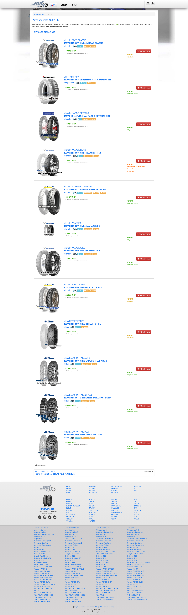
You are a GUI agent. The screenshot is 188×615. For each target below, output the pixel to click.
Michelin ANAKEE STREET (43, 578)
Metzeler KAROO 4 (40, 569)
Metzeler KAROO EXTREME (87, 114)
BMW (135, 499)
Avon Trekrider (70, 530)
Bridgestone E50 (101, 534)
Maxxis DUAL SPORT (103, 562)
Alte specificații (40, 465)
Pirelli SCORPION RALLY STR (137, 599)
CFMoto (114, 501)
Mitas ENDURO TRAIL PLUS (83, 433)
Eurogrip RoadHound (41, 556)
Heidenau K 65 (101, 558)
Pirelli (68, 493)
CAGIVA (91, 501)
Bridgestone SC (101, 536)
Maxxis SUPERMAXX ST (73, 567)
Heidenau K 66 (132, 558)
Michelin (67, 46)
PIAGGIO (137, 514)
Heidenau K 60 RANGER (42, 558)
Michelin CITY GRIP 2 (134, 578)
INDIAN (68, 508)
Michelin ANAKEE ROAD (82, 151)
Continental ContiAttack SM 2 (137, 538)
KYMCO (69, 510)
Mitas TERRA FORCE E (135, 591)
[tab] (44, 32)
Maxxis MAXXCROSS (41, 564)
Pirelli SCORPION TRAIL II (43, 601)
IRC (135, 488)
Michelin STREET (71, 586)
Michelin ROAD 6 (132, 584)
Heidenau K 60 (132, 556)
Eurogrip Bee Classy (72, 554)
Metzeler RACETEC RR (104, 571)
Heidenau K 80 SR (102, 560)
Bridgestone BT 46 (71, 534)
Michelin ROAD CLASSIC (83, 41)
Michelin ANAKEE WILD (82, 249)
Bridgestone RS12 (133, 534)
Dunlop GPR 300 (132, 547)
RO (54, 5)
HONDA (91, 506)
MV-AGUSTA (70, 514)
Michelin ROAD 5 (101, 584)
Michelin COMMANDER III (43, 580)
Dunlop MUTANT (39, 549)
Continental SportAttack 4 (135, 543)
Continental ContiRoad (72, 541)
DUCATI (114, 504)
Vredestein (114, 493)
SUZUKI (114, 517)
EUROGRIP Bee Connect (104, 554)
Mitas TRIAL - (100, 595)
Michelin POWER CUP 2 (42, 582)
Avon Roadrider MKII (103, 528)
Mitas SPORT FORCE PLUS (105, 591)
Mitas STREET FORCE (82, 322)
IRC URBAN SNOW (40, 562)
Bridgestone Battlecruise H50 (44, 534)
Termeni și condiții (108, 607)
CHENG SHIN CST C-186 (73, 538)
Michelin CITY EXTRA (103, 578)
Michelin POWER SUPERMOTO (44, 584)
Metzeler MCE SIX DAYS (42, 571)
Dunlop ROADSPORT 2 (42, 551)
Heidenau (114, 488)
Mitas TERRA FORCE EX (42, 593)
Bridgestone (69, 82)
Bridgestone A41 (101, 530)
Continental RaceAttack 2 (73, 543)
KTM (135, 508)
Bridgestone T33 (39, 538)
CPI (135, 501)
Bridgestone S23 (70, 536)
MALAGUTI (137, 510)
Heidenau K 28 (70, 556)
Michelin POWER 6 (133, 580)
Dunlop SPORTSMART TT (136, 551)
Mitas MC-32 (131, 588)
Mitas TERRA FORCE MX (73, 593)
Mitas (66, 326)
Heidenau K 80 (70, 560)
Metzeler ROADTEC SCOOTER (106, 573)
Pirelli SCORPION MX (72, 599)
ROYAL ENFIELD (72, 517)
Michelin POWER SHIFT (104, 582)
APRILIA (69, 499)
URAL (91, 519)
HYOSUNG (137, 506)
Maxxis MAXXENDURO (73, 564)
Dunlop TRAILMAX (40, 554)
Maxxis (68, 490)
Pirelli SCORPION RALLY (104, 599)
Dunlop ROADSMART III (104, 549)
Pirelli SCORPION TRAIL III (74, 601)
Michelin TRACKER (102, 586)
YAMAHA (69, 521)
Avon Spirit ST (131, 528)
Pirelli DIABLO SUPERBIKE (105, 597)
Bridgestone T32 (132, 536)
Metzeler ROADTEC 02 (73, 573)
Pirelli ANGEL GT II (133, 595)
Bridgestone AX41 (40, 532)
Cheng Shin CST (117, 486)
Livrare (83, 607)
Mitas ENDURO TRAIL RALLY (75, 588)
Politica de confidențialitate (94, 607)
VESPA (113, 519)
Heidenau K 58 (101, 556)
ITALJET (92, 508)
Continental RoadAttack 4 (104, 543)
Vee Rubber (93, 493)
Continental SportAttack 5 (42, 545)
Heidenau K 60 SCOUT (73, 558)
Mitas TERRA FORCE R (104, 593)
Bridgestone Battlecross (135, 532)
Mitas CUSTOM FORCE (135, 586)
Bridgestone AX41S (71, 532)
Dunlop (68, 488)
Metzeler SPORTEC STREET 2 (44, 575)
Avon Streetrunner (40, 530)
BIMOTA (114, 499)
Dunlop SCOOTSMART (73, 551)
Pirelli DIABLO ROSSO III (42, 597)
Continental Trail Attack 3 (135, 545)
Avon (68, 486)
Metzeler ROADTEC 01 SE (43, 573)
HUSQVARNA (116, 506)
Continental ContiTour (41, 543)
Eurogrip (92, 488)
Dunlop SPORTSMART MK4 (105, 551)
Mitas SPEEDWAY (71, 591)
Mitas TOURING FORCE (135, 593)
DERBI (91, 504)
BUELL (68, 501)
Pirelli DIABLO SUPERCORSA (137, 597)
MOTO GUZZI (93, 512)
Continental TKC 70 (71, 545)
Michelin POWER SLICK (135, 582)
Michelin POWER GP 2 (72, 582)
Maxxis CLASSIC (70, 562)
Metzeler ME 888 (70, 571)
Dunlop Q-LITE (70, 549)
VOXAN (136, 519)
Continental (137, 486)
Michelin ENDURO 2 (72, 580)
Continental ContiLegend (42, 541)
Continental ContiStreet (135, 541)
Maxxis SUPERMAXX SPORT (44, 567)
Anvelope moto (39, 14)
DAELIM (69, 504)
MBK (68, 512)
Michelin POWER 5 (102, 580)
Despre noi (77, 607)
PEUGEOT (114, 514)
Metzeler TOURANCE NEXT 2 (75, 575)
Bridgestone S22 (39, 536)
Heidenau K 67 (39, 560)
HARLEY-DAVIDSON (73, 506)
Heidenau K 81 (132, 560)
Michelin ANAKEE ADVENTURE (85, 188)
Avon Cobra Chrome (72, 528)
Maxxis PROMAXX (102, 564)
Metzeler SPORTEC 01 (135, 573)
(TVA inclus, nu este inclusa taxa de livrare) (76, 53)
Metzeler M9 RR (132, 569)
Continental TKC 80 (102, 545)
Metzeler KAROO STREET (105, 569)
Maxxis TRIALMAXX (102, 567)
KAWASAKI (115, 508)
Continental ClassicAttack (104, 538)
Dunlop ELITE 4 (70, 547)
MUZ (135, 512)
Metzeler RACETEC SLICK (136, 571)
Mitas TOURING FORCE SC (43, 595)
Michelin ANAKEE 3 (82, 224)
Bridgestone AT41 (87, 78)
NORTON (92, 514)
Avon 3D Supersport (41, 528)
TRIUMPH (69, 519)
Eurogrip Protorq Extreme (135, 554)
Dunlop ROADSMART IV (135, 549)
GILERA (136, 504)
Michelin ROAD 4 (70, 584)
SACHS (91, 517)
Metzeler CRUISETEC (134, 567)
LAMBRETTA (93, 510)
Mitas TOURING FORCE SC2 (75, 595)
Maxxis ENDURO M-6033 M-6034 (138, 562)
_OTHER (92, 521)
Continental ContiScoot (103, 541)
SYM (135, 517)
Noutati (74, 5)
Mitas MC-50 (38, 591)
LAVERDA (114, 510)
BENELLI (92, 499)
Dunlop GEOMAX (102, 547)
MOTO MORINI (116, 512)
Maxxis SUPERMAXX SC (135, 564)
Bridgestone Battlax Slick (104, 532)
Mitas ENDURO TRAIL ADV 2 (85, 359)
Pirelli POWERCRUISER (42, 599)
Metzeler (67, 119)
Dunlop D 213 (38, 547)
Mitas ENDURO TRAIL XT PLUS (87, 396)
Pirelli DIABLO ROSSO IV (73, 597)
